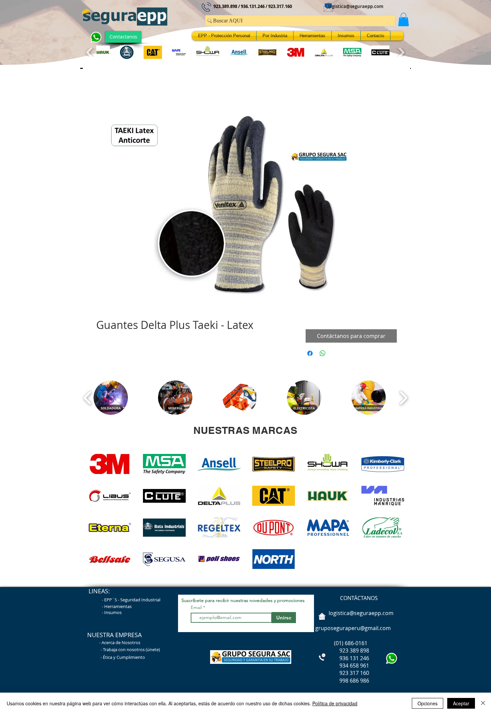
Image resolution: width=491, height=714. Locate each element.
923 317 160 (354, 674)
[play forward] (400, 52)
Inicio (103, 92)
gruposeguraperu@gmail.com (353, 629)
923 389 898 (341, 652)
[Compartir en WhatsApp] (323, 355)
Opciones (428, 703)
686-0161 (356, 644)
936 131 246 (341, 660)
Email (197, 609)
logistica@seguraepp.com (355, 6)
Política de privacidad (334, 703)
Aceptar (461, 703)
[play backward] (90, 52)
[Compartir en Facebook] (310, 355)
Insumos (113, 614)
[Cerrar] (483, 703)
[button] (403, 19)
